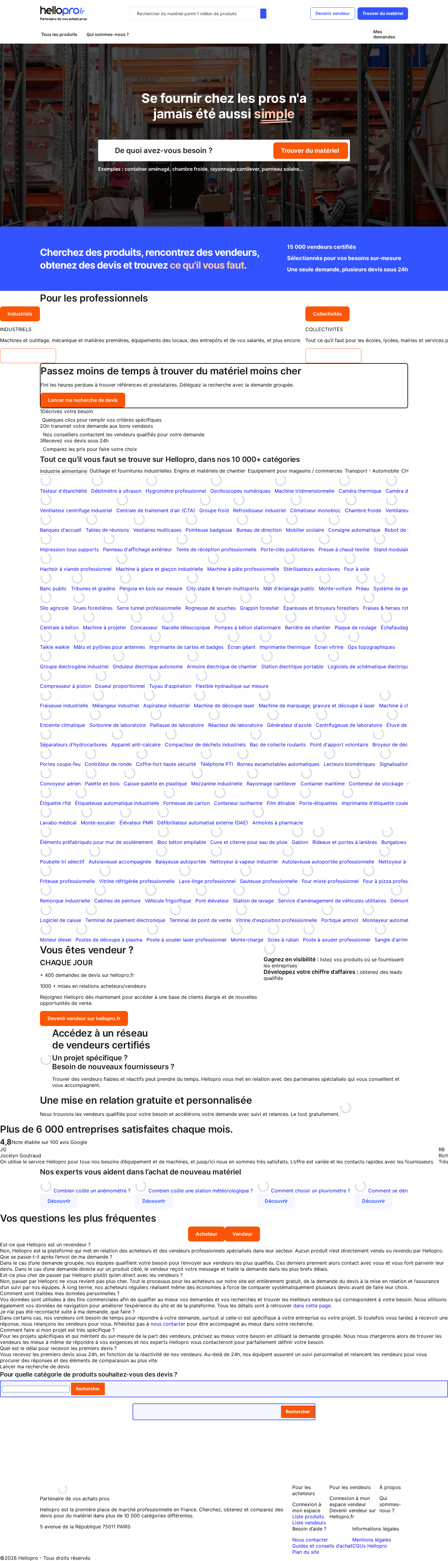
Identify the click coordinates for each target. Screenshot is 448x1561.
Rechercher (88, 1388)
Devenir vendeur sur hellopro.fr (84, 1018)
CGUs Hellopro (369, 1546)
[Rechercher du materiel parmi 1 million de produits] (263, 14)
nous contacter (168, 1324)
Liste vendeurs (309, 1523)
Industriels (20, 314)
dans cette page (312, 1305)
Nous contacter (310, 1540)
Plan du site (305, 1552)
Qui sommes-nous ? (108, 34)
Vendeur (242, 1234)
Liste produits (308, 1516)
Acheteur (206, 1234)
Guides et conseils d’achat (322, 1546)
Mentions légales (371, 1540)
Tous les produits (59, 34)
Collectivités (327, 314)
